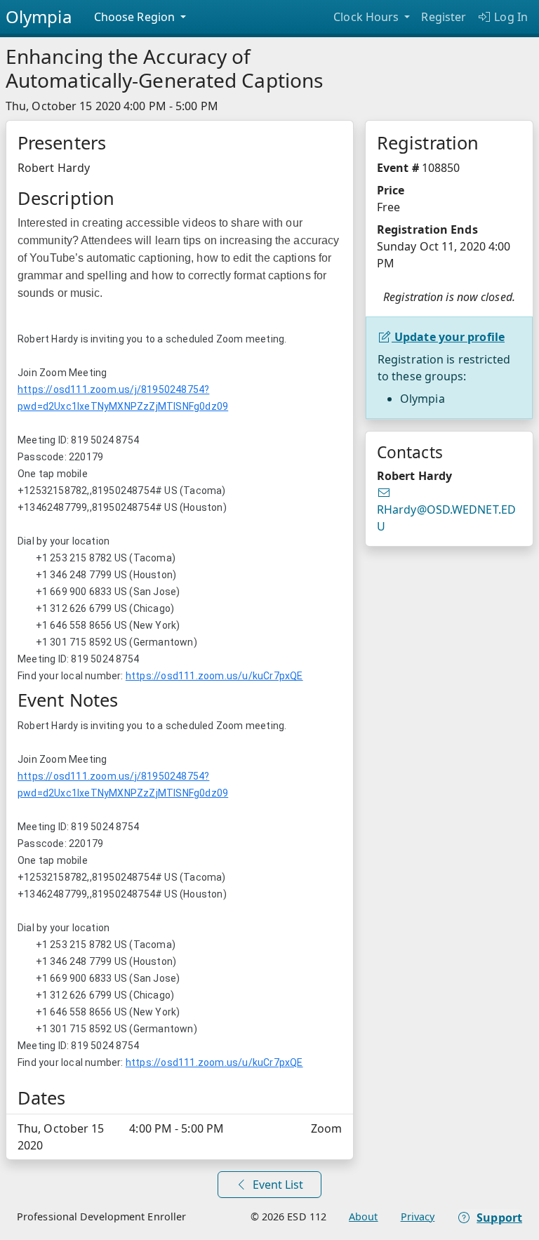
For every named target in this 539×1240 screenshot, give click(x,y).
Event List (276, 1184)
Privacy (418, 1216)
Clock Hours (367, 17)
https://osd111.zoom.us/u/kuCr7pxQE (214, 675)
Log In (509, 17)
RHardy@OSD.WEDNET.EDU (446, 509)
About (363, 1216)
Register (443, 17)
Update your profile (448, 337)
